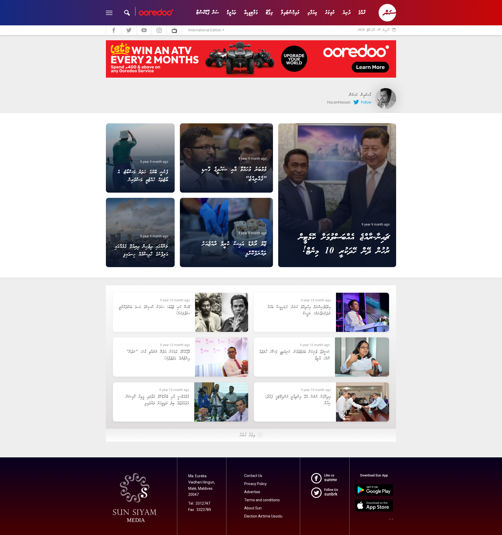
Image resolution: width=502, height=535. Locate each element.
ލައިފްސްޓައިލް (290, 12)
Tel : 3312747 (199, 503)
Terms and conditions (262, 500)
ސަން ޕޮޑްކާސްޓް (207, 12)
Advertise (252, 492)
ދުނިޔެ (347, 12)
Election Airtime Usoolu (263, 516)
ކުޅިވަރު (330, 12)
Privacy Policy (255, 484)
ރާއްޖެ (362, 12)
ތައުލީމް (231, 12)
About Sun (253, 508)
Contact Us (253, 476)
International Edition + (206, 30)
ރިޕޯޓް (269, 12)
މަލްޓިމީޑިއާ (251, 12)
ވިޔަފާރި (312, 12)
